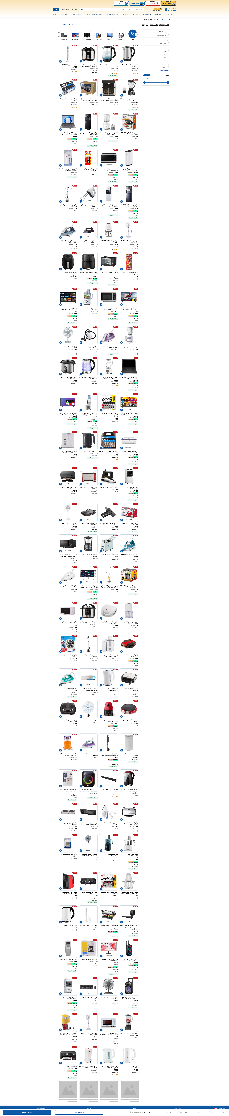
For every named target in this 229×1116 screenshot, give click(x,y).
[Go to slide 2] (108, 94)
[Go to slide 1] (109, 94)
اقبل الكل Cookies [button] (27, 1112)
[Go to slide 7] (85, 60)
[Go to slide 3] (107, 94)
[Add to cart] (121, 61)
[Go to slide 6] (86, 60)
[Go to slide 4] (88, 60)
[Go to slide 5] (87, 60)
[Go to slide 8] (125, 447)
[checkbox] (168, 35)
